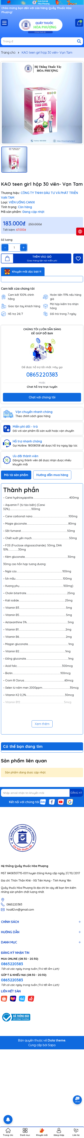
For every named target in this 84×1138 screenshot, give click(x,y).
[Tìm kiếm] (79, 41)
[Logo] (42, 25)
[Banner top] (42, 2)
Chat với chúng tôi (42, 397)
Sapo (52, 1045)
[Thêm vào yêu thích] (78, 258)
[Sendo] (31, 998)
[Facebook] (52, 801)
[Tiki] (22, 998)
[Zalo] (43, 801)
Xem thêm (42, 724)
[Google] (70, 801)
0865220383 (42, 374)
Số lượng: (7, 240)
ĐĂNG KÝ (76, 792)
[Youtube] (61, 801)
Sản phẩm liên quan (24, 761)
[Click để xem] (42, 103)
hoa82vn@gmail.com (20, 909)
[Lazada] (13, 998)
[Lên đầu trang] (76, 1114)
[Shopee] (4, 998)
